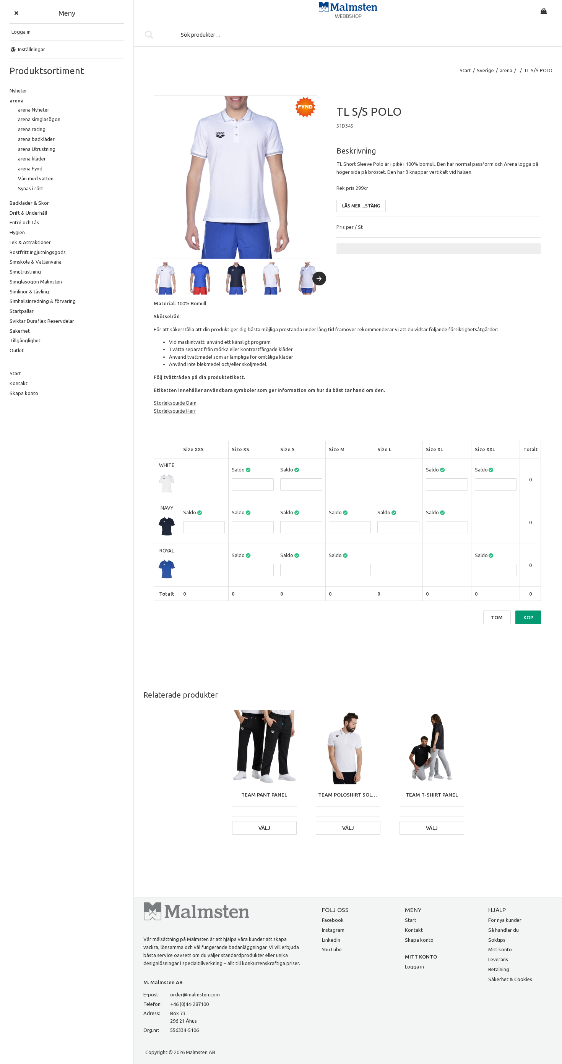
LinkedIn (331, 940)
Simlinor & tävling (29, 291)
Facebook (333, 920)
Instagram (333, 930)
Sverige (485, 70)
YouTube (332, 949)
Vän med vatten (36, 178)
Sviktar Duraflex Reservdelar (42, 321)
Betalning (498, 969)
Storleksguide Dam (175, 402)
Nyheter (18, 90)
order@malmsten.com (195, 994)
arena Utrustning (36, 149)
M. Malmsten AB (163, 982)
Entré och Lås (24, 222)
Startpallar (22, 311)
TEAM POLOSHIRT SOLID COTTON (359, 794)
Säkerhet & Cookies (510, 979)
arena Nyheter (33, 109)
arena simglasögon (39, 119)
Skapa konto (24, 393)
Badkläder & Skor (29, 203)
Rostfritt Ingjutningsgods (38, 252)
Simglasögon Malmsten (36, 281)
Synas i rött (30, 188)
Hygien (17, 232)
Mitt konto (500, 949)
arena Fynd (30, 168)
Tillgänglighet (25, 340)
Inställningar (31, 49)
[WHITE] (166, 483)
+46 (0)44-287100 (189, 1004)
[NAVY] (166, 526)
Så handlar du (503, 930)
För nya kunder (504, 920)
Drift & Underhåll (28, 212)
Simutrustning (25, 271)
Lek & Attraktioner (30, 242)
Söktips (496, 940)
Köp (528, 617)
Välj (264, 828)
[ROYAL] (166, 569)
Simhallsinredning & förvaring (43, 301)
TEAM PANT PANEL (264, 794)
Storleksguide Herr (175, 410)
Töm (497, 617)
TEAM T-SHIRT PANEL (432, 794)
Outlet (17, 350)
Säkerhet (20, 331)
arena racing (31, 129)
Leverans (498, 959)
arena (17, 100)
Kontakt (19, 383)
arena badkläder (36, 139)
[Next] (319, 278)
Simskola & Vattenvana (36, 261)
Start (15, 373)
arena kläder (32, 158)
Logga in (414, 966)
